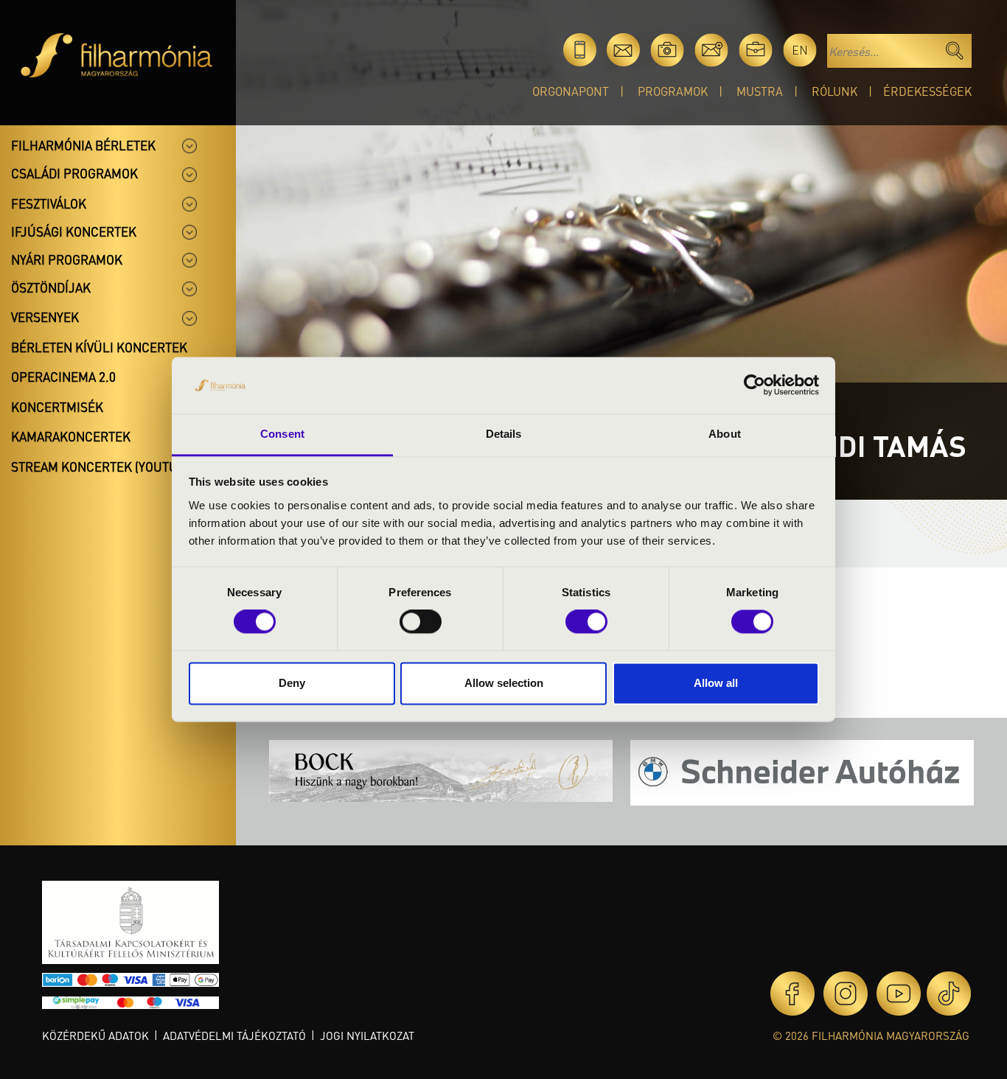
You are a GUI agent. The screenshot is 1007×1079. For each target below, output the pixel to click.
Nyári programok (66, 259)
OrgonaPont (570, 91)
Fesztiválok (48, 203)
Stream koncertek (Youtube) (104, 466)
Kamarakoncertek (70, 436)
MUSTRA (759, 91)
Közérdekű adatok (95, 1035)
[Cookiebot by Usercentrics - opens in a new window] (754, 385)
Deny (292, 683)
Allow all (716, 683)
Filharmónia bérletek (83, 145)
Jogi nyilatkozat (367, 1035)
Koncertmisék (57, 407)
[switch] (421, 622)
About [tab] (724, 433)
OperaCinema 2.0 (63, 377)
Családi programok (74, 173)
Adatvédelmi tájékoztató (234, 1035)
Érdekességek (927, 91)
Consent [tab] (282, 433)
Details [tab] (504, 433)
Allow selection (503, 683)
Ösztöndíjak (51, 287)
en (800, 49)
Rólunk (834, 91)
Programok (673, 91)
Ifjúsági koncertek (73, 231)
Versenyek (45, 317)
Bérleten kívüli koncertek (99, 347)
